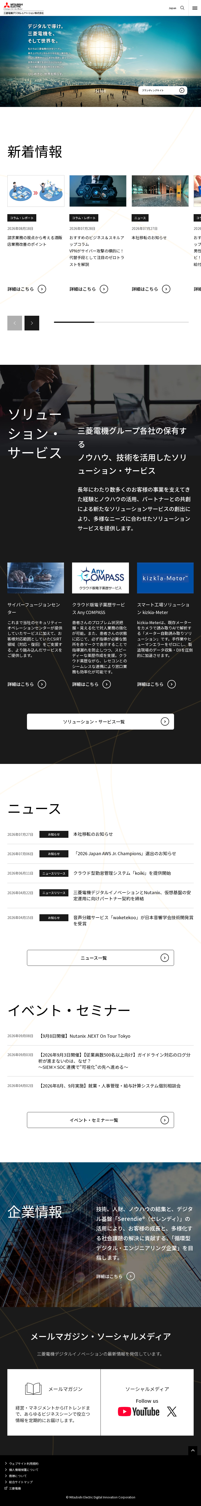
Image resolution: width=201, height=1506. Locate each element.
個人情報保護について (23, 1469)
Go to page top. (192, 1450)
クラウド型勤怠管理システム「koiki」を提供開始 (122, 873)
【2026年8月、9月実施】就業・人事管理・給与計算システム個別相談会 (109, 1085)
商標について (18, 1475)
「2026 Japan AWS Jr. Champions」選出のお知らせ (124, 853)
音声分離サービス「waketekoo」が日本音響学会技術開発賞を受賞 (133, 920)
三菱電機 (15, 1488)
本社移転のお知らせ (93, 834)
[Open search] (182, 8)
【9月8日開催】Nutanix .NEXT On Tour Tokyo (84, 1036)
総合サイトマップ (21, 1481)
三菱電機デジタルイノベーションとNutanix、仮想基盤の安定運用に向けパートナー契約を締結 (132, 895)
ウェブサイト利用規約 (23, 1463)
